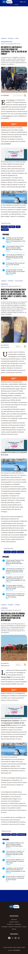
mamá (14, 552)
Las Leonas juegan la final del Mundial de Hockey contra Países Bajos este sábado (15, 271)
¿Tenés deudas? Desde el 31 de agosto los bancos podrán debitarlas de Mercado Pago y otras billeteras (15, 248)
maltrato (7, 552)
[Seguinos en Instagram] (15, 937)
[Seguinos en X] (12, 937)
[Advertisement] (14, 22)
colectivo (4, 226)
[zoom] (14, 80)
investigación (6, 834)
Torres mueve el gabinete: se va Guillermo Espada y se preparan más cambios (15, 861)
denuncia (20, 552)
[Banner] (14, 126)
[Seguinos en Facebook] (9, 937)
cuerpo (14, 834)
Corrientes (10, 100)
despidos (11, 226)
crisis (18, 226)
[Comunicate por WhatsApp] (18, 937)
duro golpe (6, 116)
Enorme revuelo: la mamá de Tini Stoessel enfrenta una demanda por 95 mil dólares (15, 595)
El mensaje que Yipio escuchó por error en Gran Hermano (15, 264)
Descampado (21, 834)
